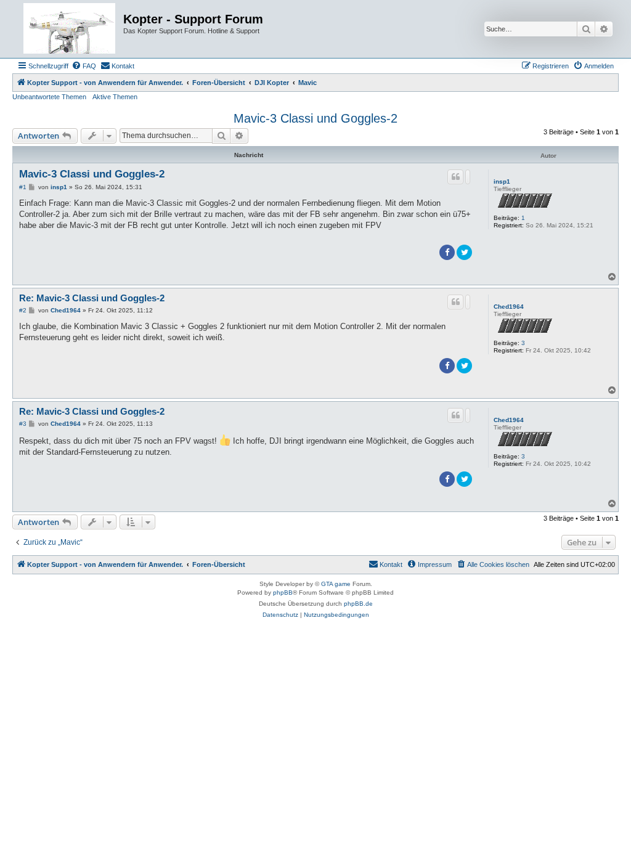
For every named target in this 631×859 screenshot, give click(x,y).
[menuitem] (83, 66)
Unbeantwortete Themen (49, 96)
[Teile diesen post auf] (467, 176)
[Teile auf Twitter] (464, 252)
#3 (22, 423)
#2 (22, 310)
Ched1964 (509, 306)
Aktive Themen (114, 96)
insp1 (502, 181)
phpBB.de (358, 603)
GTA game (336, 583)
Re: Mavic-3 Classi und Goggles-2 (92, 298)
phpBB (283, 592)
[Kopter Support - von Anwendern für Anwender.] (69, 29)
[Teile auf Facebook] (447, 252)
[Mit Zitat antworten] (455, 176)
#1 (22, 187)
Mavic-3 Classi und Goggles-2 (315, 118)
